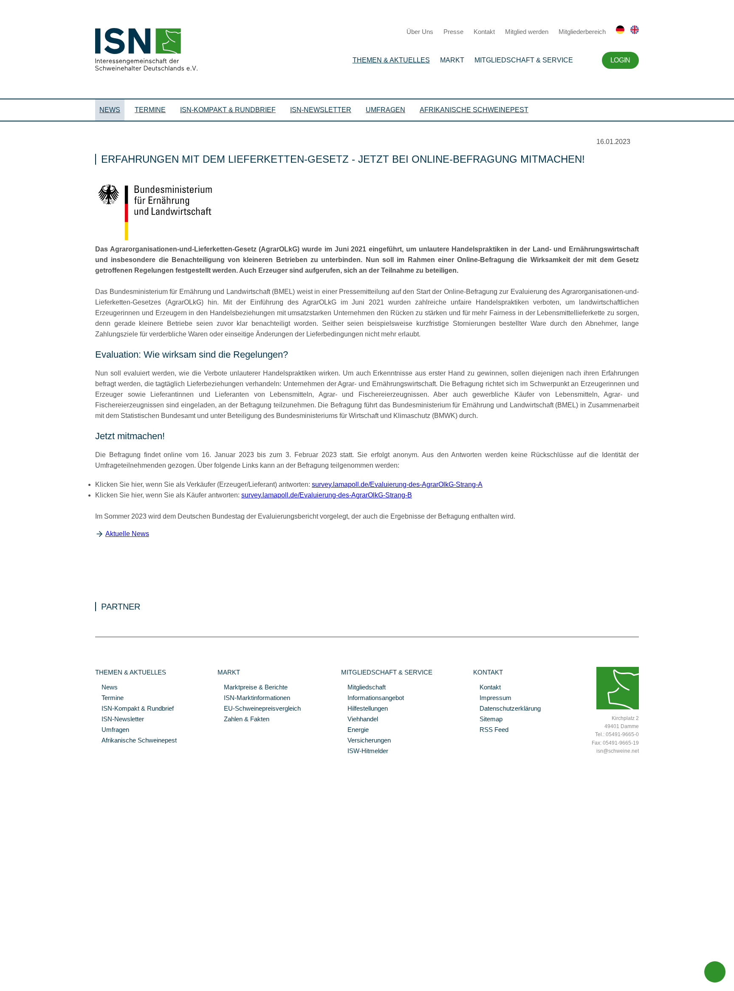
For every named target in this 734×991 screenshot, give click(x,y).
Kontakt (484, 31)
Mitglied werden (526, 31)
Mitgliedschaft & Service (523, 60)
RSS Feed (490, 730)
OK (4, 984)
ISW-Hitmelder (364, 751)
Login (620, 60)
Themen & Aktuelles (391, 60)
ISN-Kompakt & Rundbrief (228, 109)
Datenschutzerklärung (507, 709)
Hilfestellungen (364, 709)
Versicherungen (366, 741)
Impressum (492, 698)
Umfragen (385, 109)
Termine (150, 109)
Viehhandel (359, 719)
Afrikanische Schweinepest (474, 109)
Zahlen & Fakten (243, 719)
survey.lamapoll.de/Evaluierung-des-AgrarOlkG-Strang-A (397, 484)
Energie (355, 730)
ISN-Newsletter (320, 109)
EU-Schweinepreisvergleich (259, 709)
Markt (452, 60)
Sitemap (488, 719)
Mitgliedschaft (363, 687)
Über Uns (420, 31)
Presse (453, 31)
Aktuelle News (127, 533)
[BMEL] (169, 240)
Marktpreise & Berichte (252, 687)
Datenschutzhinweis (27, 972)
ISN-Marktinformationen (253, 698)
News (109, 109)
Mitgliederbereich (582, 31)
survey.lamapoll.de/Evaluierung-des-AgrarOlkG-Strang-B (326, 495)
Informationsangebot (372, 698)
